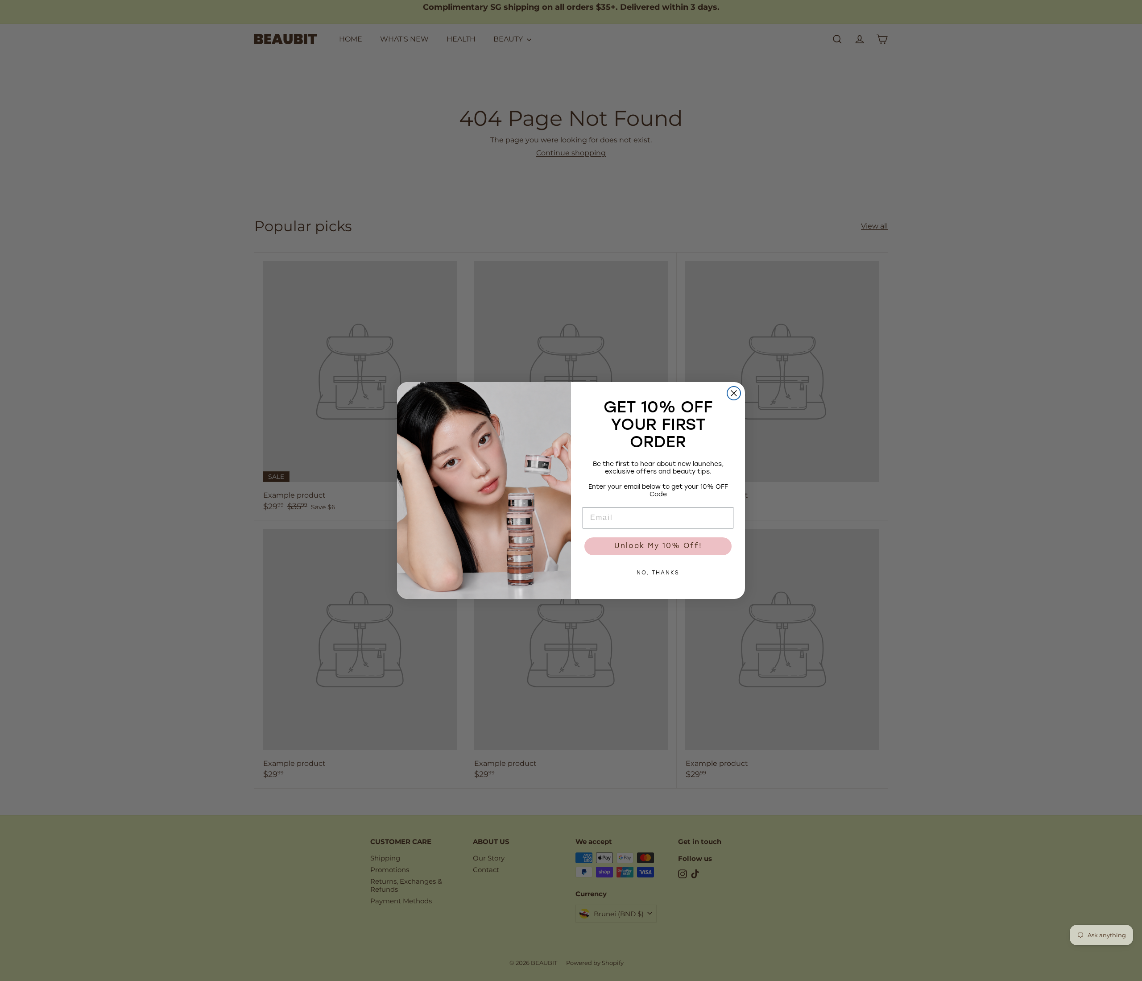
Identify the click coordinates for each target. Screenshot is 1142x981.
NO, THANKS (658, 573)
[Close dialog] (734, 393)
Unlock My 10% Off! (658, 546)
